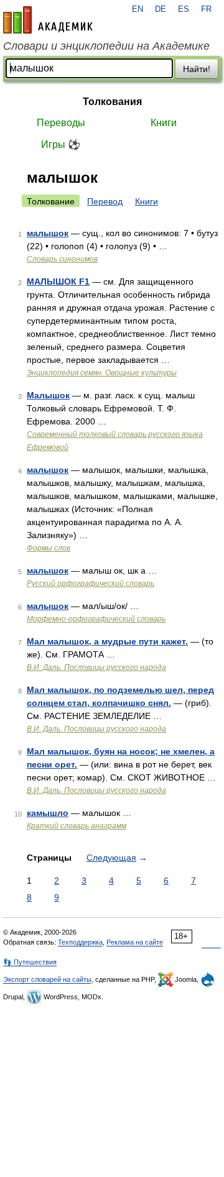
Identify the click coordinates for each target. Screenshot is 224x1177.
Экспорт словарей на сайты (47, 979)
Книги (164, 122)
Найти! (196, 69)
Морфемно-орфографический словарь (96, 619)
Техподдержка (80, 942)
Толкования (112, 101)
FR (206, 9)
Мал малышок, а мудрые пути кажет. (107, 641)
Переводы (61, 122)
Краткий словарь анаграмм (76, 826)
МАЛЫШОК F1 (58, 281)
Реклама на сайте (134, 942)
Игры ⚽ (60, 144)
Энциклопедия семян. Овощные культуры (102, 373)
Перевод (105, 201)
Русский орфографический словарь (90, 583)
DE (160, 9)
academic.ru (48, 20)
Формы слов (48, 548)
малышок (47, 233)
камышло (47, 813)
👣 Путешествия (30, 962)
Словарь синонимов (62, 259)
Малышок (48, 395)
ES (183, 9)
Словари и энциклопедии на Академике (106, 46)
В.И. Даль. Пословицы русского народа (96, 667)
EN (137, 9)
